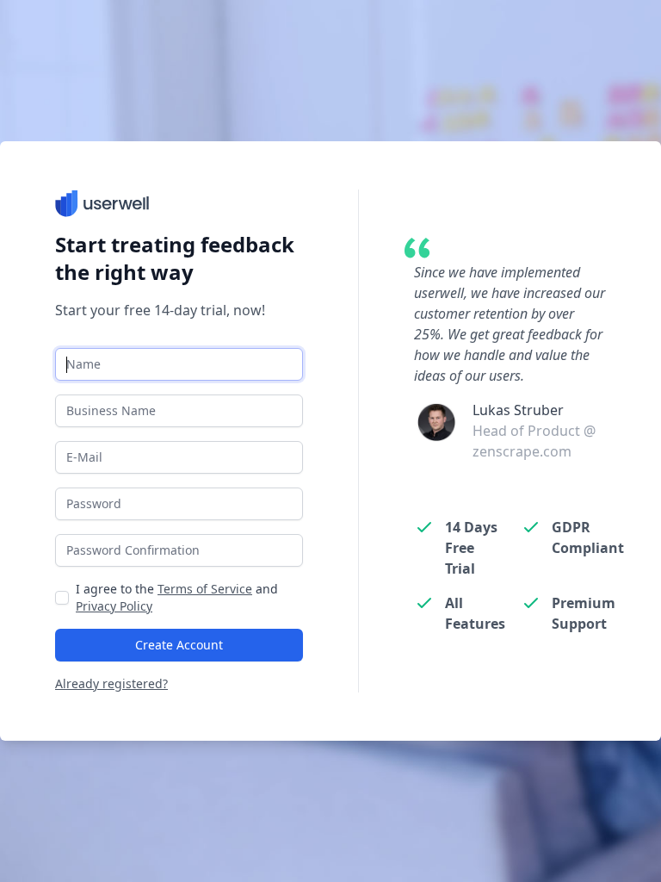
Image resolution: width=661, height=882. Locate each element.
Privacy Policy (114, 606)
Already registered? (111, 683)
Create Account (179, 645)
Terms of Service (205, 589)
